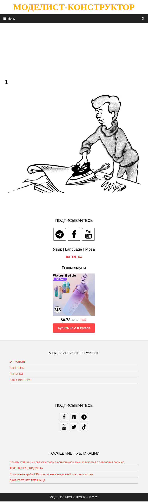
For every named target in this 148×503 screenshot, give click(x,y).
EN (74, 257)
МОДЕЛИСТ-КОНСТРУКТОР (74, 7)
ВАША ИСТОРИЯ (20, 380)
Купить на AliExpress (74, 328)
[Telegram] (59, 234)
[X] (74, 427)
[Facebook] (74, 234)
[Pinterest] (74, 417)
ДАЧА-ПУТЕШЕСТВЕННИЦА (27, 480)
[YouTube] (88, 234)
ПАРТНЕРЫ (17, 367)
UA (80, 257)
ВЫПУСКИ (16, 373)
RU (68, 257)
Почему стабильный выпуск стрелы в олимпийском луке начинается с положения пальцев (67, 461)
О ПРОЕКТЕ (17, 361)
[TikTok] (84, 427)
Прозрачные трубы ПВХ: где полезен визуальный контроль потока (51, 474)
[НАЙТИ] (143, 18)
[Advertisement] (74, 50)
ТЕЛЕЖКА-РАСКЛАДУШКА (26, 468)
